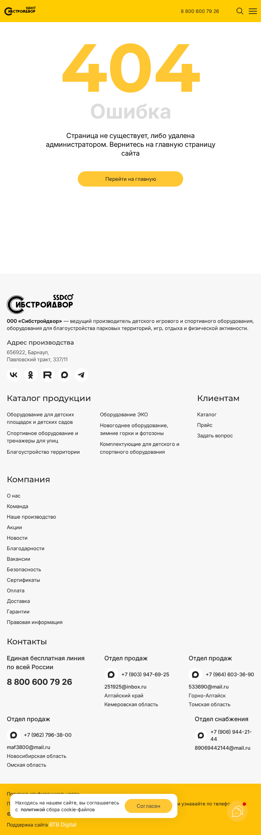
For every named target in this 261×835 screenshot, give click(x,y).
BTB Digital (62, 824)
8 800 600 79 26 (200, 11)
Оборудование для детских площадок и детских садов (40, 418)
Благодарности (26, 548)
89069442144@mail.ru (222, 748)
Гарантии (18, 611)
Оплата (15, 590)
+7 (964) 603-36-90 (230, 674)
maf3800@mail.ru (28, 747)
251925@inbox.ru (125, 686)
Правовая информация (35, 622)
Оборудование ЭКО (124, 414)
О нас (13, 495)
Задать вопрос (215, 435)
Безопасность (24, 569)
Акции (14, 527)
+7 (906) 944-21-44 (231, 735)
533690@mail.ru (209, 686)
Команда (17, 506)
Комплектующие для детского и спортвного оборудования (139, 448)
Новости (17, 538)
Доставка (18, 601)
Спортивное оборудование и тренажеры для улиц (42, 437)
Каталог (207, 414)
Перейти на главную (130, 179)
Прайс (204, 425)
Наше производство (31, 517)
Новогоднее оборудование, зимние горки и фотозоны (134, 429)
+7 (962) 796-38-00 (48, 735)
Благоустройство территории (43, 452)
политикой (32, 809)
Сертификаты (23, 580)
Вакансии (18, 559)
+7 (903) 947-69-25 (145, 674)
